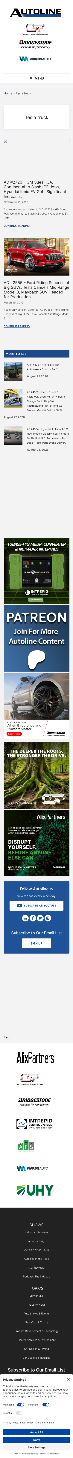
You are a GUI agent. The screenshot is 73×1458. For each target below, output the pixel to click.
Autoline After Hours (36, 1249)
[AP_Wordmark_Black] (35, 1058)
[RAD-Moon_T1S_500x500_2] (36, 603)
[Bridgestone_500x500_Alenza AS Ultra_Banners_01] (36, 738)
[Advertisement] (36, 493)
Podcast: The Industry (36, 1276)
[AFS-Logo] (35, 1146)
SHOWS (37, 1225)
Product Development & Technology (36, 1331)
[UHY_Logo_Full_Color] (35, 1191)
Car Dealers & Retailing (36, 1357)
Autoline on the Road (36, 1258)
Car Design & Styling (36, 1348)
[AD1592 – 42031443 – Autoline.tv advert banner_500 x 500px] (36, 875)
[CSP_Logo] (35, 30)
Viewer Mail (36, 1295)
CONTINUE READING (17, 225)
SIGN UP (36, 943)
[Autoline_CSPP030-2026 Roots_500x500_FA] (36, 807)
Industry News (36, 1304)
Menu (39, 78)
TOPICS (36, 1288)
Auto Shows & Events (36, 1313)
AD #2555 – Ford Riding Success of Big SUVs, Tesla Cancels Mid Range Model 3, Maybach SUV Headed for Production (36, 289)
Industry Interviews (36, 1232)
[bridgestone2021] (35, 45)
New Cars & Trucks (36, 1322)
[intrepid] (35, 1124)
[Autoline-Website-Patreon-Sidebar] (36, 670)
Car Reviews (36, 1267)
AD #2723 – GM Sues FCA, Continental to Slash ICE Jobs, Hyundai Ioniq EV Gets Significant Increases (35, 189)
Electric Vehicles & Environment (37, 1339)
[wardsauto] (35, 59)
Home (8, 93)
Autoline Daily (36, 1241)
